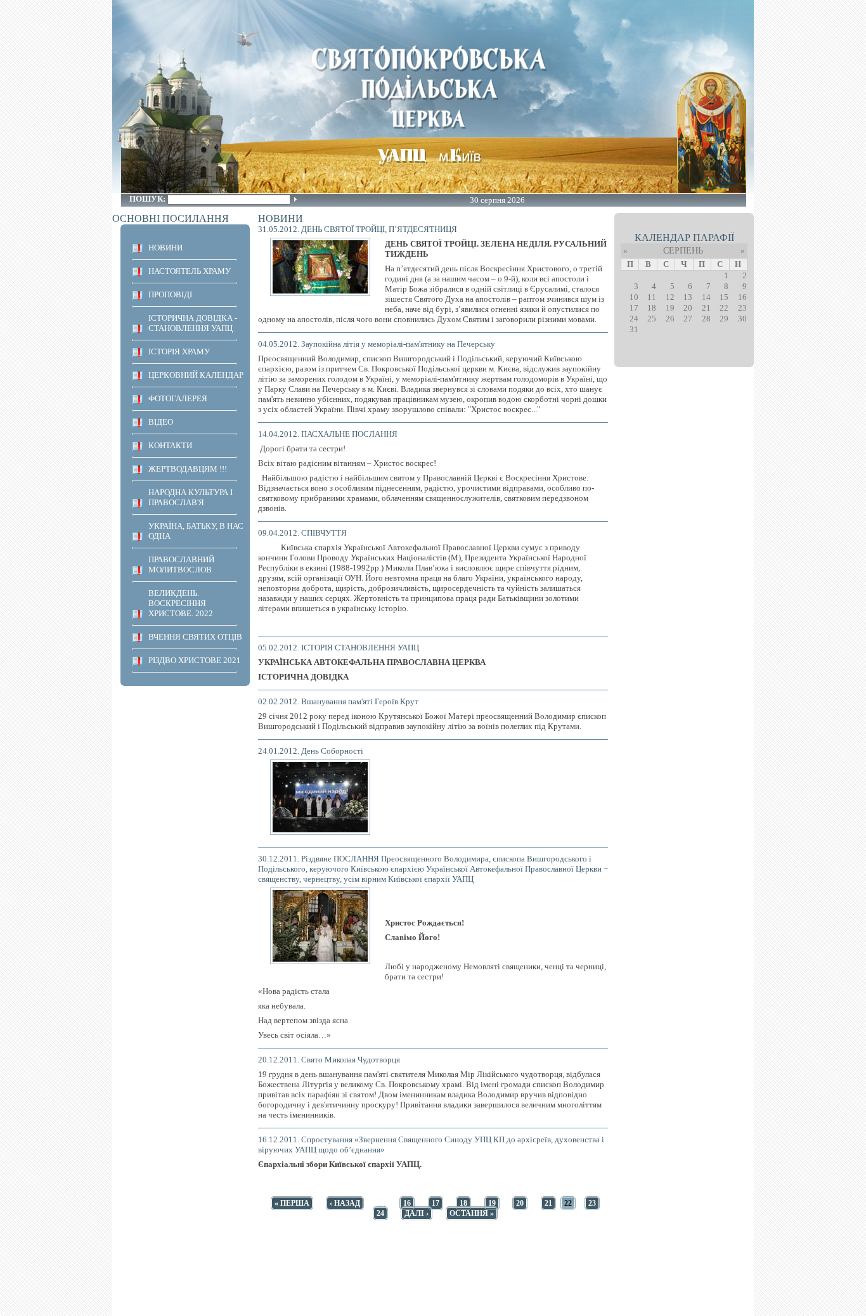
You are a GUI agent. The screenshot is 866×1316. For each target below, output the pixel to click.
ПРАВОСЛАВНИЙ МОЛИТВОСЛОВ (181, 564)
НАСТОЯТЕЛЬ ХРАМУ (189, 271)
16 (407, 1203)
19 (492, 1203)
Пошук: (148, 198)
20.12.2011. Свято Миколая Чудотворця (329, 1059)
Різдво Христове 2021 (194, 660)
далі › (416, 1213)
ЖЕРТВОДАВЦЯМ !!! (187, 469)
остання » (471, 1213)
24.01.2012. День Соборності (310, 751)
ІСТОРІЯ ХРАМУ (179, 351)
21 (548, 1203)
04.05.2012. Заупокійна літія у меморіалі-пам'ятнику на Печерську (376, 344)
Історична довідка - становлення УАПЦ (192, 323)
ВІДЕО (160, 422)
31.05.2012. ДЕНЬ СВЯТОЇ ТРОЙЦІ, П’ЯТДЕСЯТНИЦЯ (357, 229)
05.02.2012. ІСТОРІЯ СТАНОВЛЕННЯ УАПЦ (338, 647)
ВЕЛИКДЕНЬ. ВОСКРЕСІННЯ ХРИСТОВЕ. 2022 (180, 603)
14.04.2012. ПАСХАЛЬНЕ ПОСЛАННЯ (327, 434)
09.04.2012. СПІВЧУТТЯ (302, 533)
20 (520, 1203)
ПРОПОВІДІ (170, 294)
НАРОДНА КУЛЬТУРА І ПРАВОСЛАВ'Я (190, 497)
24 (380, 1213)
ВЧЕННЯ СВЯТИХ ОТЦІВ (195, 637)
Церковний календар (195, 375)
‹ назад (345, 1203)
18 (463, 1203)
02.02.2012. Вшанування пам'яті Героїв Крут (338, 701)
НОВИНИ (165, 247)
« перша (292, 1203)
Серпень (683, 250)
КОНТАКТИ (170, 445)
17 (435, 1203)
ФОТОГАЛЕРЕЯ (177, 398)
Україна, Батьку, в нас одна (195, 531)
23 (592, 1203)
